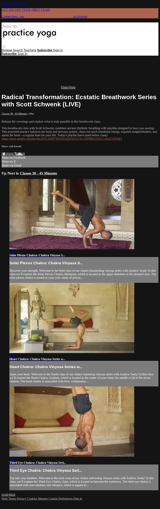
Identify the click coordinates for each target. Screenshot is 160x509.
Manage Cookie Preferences (55, 498)
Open (72, 87)
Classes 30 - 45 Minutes (15, 113)
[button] (3, 46)
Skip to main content (14, 3)
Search (18, 50)
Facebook (8, 154)
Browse (7, 50)
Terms (12, 498)
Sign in (58, 50)
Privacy (22, 498)
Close (65, 87)
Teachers (30, 50)
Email (21, 154)
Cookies (32, 498)
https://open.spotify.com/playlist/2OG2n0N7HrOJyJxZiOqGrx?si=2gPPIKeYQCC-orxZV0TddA (62, 138)
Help (5, 498)
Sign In (22, 53)
